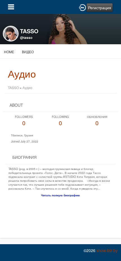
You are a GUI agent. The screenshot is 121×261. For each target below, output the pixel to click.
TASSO (13, 87)
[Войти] (82, 7)
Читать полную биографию (60, 195)
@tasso (26, 37)
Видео (28, 51)
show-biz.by (107, 250)
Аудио (27, 87)
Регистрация (99, 7)
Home (9, 51)
